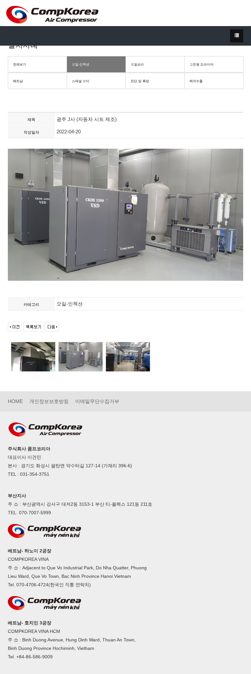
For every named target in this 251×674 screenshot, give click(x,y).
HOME (15, 401)
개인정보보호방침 (49, 401)
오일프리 (137, 64)
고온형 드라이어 (201, 64)
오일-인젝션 (80, 64)
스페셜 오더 (80, 81)
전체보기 (19, 64)
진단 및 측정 (140, 81)
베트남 (18, 81)
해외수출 (196, 81)
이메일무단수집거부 (97, 401)
